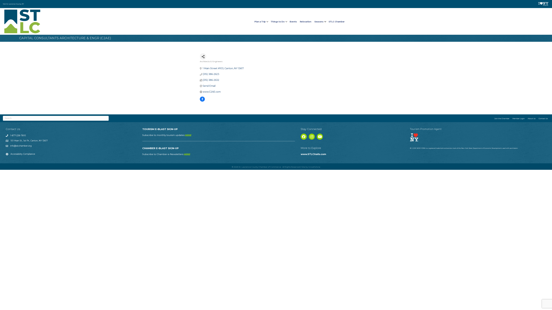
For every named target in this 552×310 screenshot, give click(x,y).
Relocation (305, 21)
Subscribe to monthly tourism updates (167, 135)
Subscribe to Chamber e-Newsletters (166, 154)
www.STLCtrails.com (313, 154)
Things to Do (277, 21)
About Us (531, 118)
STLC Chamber (337, 21)
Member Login (518, 118)
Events (293, 21)
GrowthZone (314, 167)
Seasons (318, 21)
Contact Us (543, 118)
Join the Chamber (501, 118)
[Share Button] (203, 56)
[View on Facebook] (202, 100)
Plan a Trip (260, 21)
